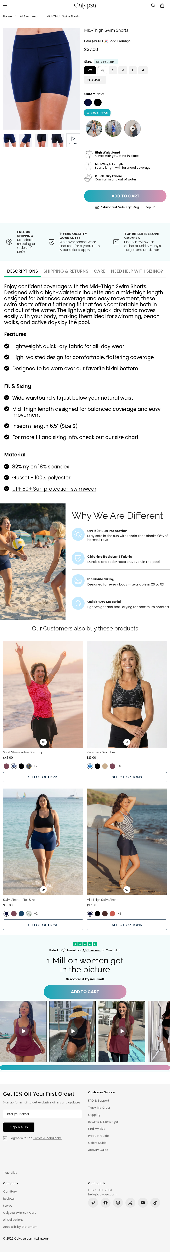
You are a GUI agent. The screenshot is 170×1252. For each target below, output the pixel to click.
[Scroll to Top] (162, 1229)
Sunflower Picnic (29, 766)
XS (102, 70)
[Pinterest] (93, 1203)
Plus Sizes (94, 80)
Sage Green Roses (29, 913)
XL (143, 70)
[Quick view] (43, 742)
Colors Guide (97, 1143)
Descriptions (22, 271)
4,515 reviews (91, 950)
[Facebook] (105, 1203)
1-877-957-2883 (100, 1190)
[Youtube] (143, 1203)
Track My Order (99, 1108)
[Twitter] (130, 1203)
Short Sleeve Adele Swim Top (23, 752)
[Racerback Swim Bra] (127, 694)
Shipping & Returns (66, 271)
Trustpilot (10, 1173)
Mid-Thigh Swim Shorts (102, 899)
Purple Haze (6, 766)
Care (99, 271)
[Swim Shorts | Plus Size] (43, 842)
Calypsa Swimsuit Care (19, 1213)
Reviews (9, 1198)
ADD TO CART (85, 992)
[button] (162, 5)
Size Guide (107, 62)
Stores (7, 1206)
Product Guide (98, 1136)
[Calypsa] (85, 5)
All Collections (13, 1220)
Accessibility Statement (20, 1227)
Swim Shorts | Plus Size (19, 899)
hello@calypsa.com (102, 1194)
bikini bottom (122, 368)
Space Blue (21, 913)
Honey (105, 766)
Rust (112, 913)
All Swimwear (29, 16)
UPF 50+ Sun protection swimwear (54, 488)
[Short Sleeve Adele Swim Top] (43, 694)
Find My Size (96, 1129)
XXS (89, 70)
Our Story (10, 1191)
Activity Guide (98, 1150)
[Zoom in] (71, 36)
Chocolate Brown (105, 913)
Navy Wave (14, 766)
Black (98, 102)
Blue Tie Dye (90, 766)
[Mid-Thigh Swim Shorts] (127, 842)
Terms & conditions (47, 1138)
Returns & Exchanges (103, 1122)
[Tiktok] (155, 1203)
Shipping (94, 1115)
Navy (88, 102)
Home (7, 16)
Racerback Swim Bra (101, 752)
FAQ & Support (98, 1100)
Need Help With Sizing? (137, 271)
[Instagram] (118, 1203)
